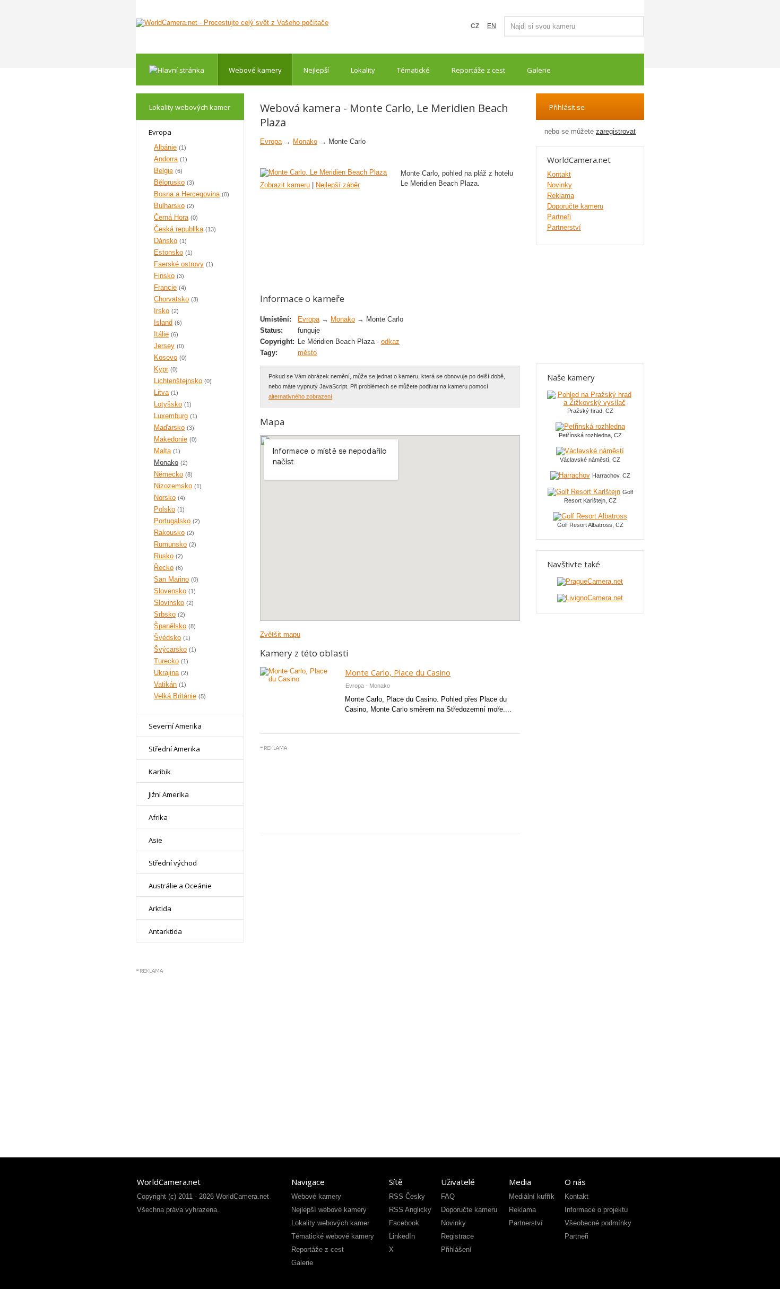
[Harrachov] (570, 475)
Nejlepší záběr (338, 185)
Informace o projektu (596, 1210)
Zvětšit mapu (280, 634)
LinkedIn (402, 1236)
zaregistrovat (616, 131)
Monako (305, 141)
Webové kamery (255, 70)
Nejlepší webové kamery (329, 1210)
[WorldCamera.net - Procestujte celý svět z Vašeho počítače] (232, 23)
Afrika (158, 817)
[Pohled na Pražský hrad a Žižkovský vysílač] (590, 402)
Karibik (160, 771)
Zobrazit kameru (285, 185)
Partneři (559, 217)
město (307, 353)
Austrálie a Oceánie (180, 885)
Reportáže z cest (478, 70)
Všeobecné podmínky (598, 1223)
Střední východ (173, 863)
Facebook (404, 1223)
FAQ (448, 1196)
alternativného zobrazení (300, 396)
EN (491, 26)
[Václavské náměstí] (590, 451)
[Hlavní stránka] (177, 69)
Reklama (560, 196)
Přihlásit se (567, 107)
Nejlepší (316, 70)
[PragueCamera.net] (590, 581)
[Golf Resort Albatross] (590, 516)
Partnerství (564, 227)
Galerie (539, 70)
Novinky (559, 185)
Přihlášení (456, 1249)
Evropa (160, 132)
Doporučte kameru (575, 206)
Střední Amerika (174, 749)
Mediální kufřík (531, 1196)
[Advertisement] (390, 788)
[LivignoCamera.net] (590, 598)
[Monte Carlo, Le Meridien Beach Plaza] (323, 172)
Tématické (413, 70)
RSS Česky (407, 1196)
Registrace (457, 1236)
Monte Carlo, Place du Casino (397, 672)
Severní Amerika (175, 726)
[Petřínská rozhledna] (590, 426)
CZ (475, 26)
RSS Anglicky (410, 1210)
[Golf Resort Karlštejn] (584, 492)
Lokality (363, 70)
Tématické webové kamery (332, 1236)
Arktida (160, 908)
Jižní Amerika (169, 794)
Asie (155, 840)
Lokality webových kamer (330, 1223)
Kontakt (559, 174)
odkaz (390, 341)
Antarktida (165, 931)
